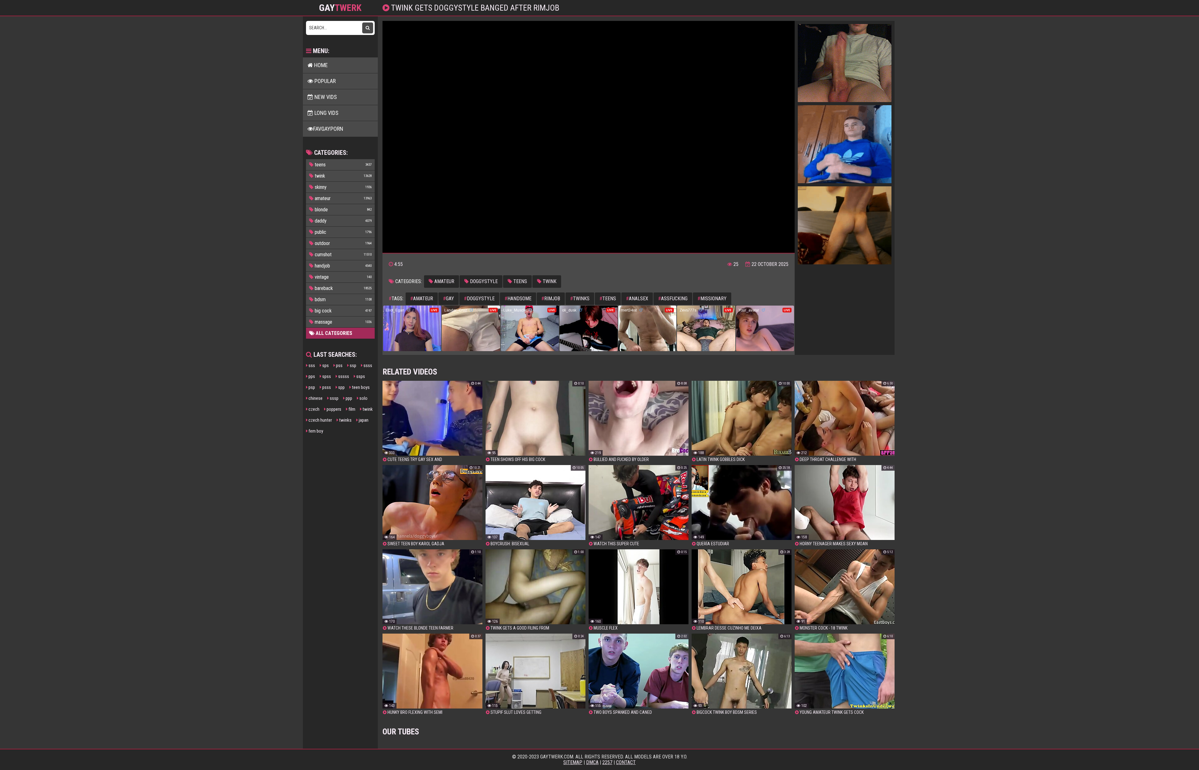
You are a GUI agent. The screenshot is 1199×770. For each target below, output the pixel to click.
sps (325, 365)
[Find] (367, 27)
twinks (345, 420)
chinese (315, 398)
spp (341, 387)
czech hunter (320, 420)
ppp (348, 398)
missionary (712, 299)
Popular (324, 81)
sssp (333, 398)
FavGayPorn (328, 128)
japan (363, 420)
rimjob (550, 299)
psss (326, 387)
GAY (340, 7)
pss (339, 365)
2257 (607, 762)
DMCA (592, 762)
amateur (443, 281)
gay (448, 299)
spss (326, 376)
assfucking (673, 299)
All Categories (333, 333)
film (351, 409)
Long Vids (325, 113)
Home (320, 65)
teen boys (360, 387)
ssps (360, 376)
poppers (333, 409)
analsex (637, 299)
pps (311, 376)
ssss (367, 365)
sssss (343, 376)
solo (363, 398)
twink (367, 409)
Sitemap (572, 762)
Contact (626, 762)
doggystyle (483, 281)
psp (311, 387)
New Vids (325, 97)
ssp (352, 365)
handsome (518, 299)
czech (313, 409)
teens (519, 281)
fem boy (315, 431)
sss (311, 365)
